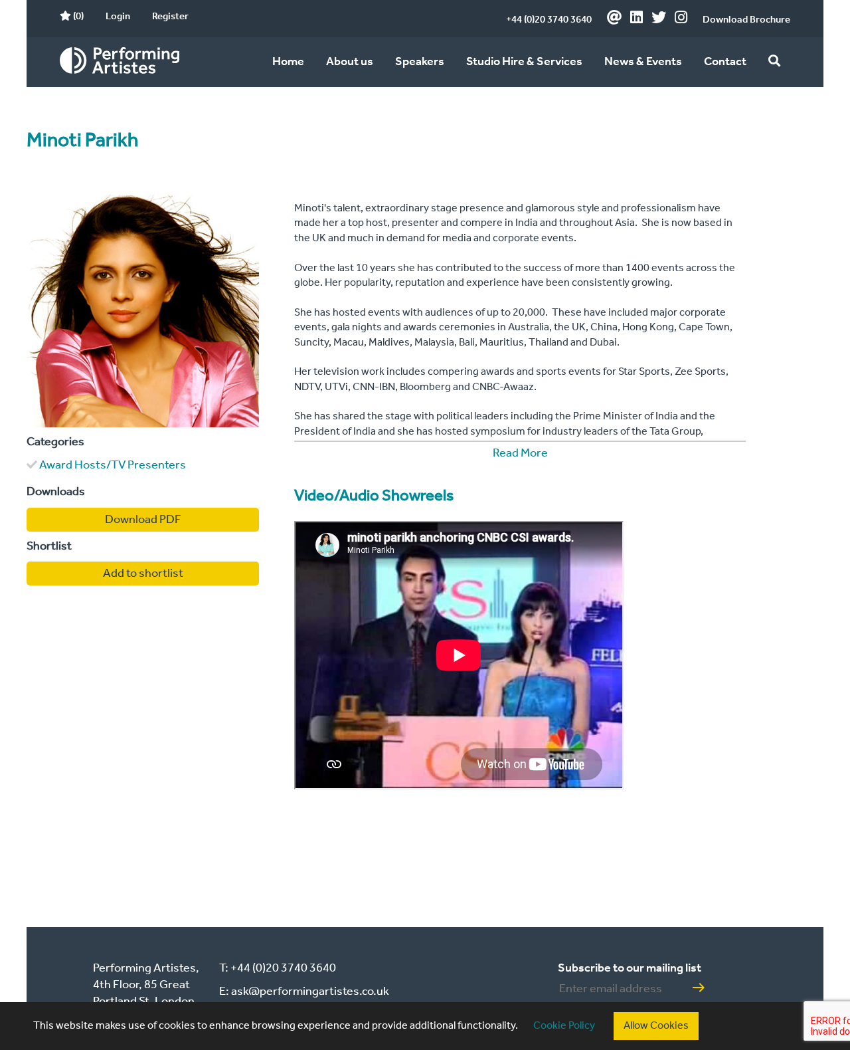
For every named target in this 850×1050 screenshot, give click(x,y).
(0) (77, 16)
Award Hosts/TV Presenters (112, 465)
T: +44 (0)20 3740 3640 (277, 968)
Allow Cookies (656, 1025)
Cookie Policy (564, 1025)
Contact (725, 62)
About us (349, 62)
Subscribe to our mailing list (629, 968)
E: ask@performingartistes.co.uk (304, 991)
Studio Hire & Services (524, 62)
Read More (520, 453)
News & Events (643, 62)
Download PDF (143, 519)
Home (288, 62)
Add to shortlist (143, 573)
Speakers (419, 62)
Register (170, 16)
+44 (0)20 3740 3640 (549, 20)
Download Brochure (746, 20)
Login (118, 16)
